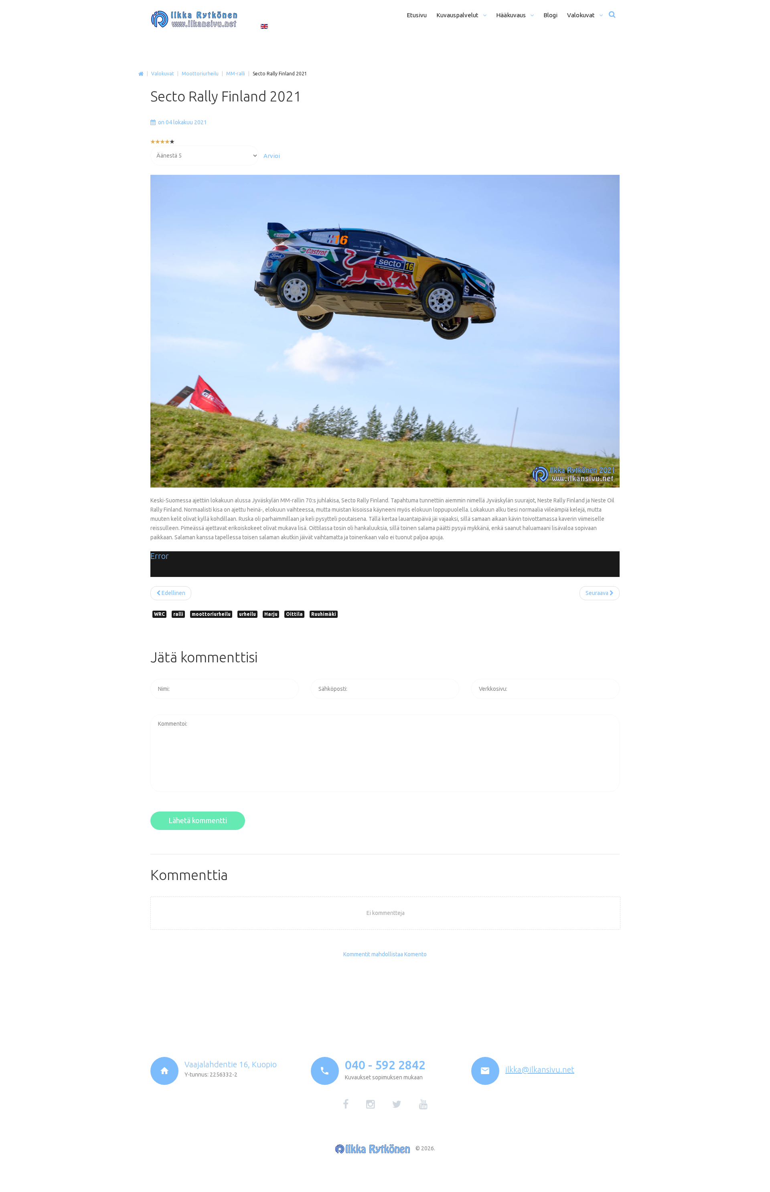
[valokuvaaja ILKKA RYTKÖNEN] (194, 19)
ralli (178, 614)
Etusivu (141, 74)
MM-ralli (235, 73)
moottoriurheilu (211, 614)
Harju (271, 614)
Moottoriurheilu (200, 73)
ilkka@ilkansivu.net (539, 1069)
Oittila (294, 614)
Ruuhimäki (323, 614)
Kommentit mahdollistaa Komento (385, 954)
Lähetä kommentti (197, 820)
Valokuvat (162, 73)
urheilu (247, 614)
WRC (159, 614)
